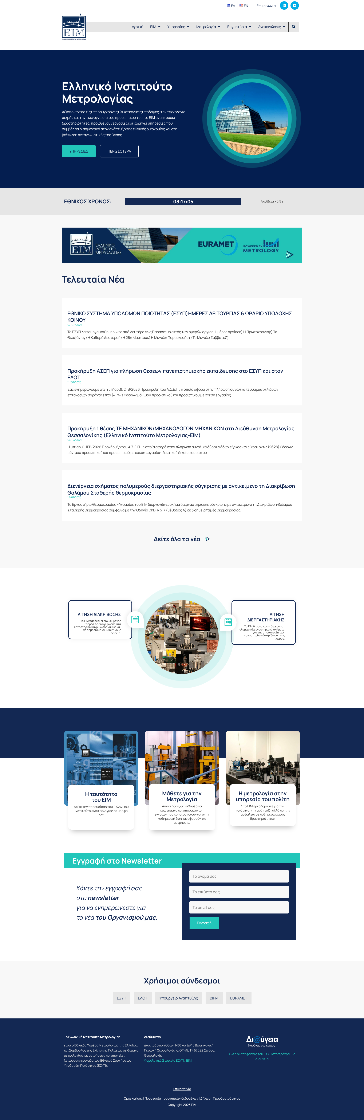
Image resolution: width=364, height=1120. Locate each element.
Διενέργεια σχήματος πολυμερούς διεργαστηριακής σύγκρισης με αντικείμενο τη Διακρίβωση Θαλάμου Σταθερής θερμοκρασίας (181, 489)
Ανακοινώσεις (269, 26)
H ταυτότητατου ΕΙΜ (101, 796)
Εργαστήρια (237, 26)
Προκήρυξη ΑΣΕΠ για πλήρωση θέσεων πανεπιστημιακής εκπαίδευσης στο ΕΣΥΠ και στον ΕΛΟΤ (175, 374)
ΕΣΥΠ (121, 998)
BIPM (214, 998)
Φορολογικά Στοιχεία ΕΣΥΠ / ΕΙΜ (168, 1060)
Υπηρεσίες (176, 26)
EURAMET (238, 998)
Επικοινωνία (266, 5)
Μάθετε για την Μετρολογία (182, 796)
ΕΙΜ (153, 26)
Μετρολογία (206, 26)
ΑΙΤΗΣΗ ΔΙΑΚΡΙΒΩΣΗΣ (99, 614)
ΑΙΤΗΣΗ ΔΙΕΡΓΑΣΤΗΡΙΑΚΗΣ (266, 617)
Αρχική (137, 26)
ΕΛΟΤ (142, 998)
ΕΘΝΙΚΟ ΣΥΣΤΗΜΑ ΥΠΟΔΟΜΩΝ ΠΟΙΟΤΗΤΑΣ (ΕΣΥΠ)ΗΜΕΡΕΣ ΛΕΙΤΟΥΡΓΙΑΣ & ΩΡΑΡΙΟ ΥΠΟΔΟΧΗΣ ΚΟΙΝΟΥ (179, 316)
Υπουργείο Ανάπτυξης (178, 998)
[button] (293, 27)
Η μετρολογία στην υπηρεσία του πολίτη (263, 796)
